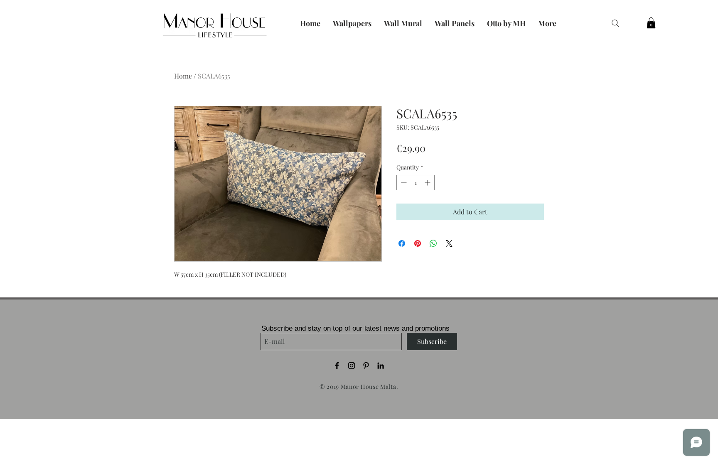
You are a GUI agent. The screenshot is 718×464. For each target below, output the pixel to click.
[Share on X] (449, 243)
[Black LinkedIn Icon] (380, 365)
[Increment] (428, 182)
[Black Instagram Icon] (351, 365)
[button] (651, 22)
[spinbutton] (415, 182)
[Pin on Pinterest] (418, 243)
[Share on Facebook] (402, 243)
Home (183, 75)
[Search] (615, 23)
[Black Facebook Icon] (337, 365)
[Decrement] (403, 182)
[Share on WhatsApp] (433, 243)
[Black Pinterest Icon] (366, 365)
